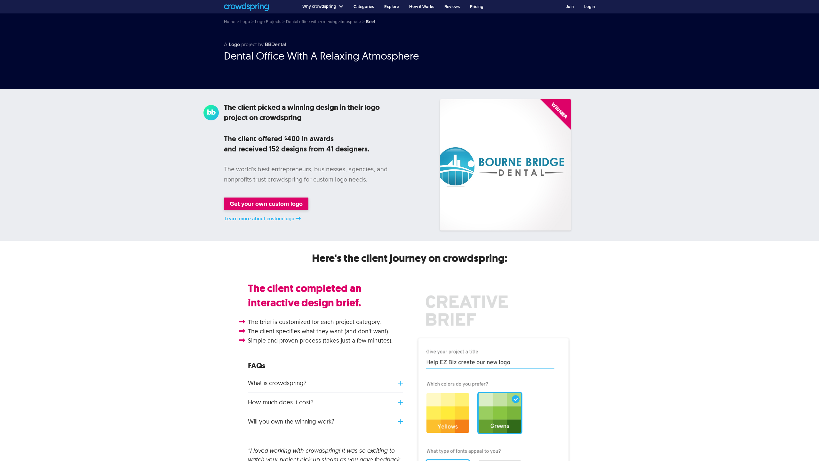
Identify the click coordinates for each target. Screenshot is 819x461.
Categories (364, 6)
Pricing (476, 6)
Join (570, 6)
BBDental (275, 44)
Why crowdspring (319, 6)
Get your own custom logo (266, 203)
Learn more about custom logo (259, 218)
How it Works (421, 6)
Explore (391, 6)
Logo (234, 44)
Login (589, 6)
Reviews (452, 6)
